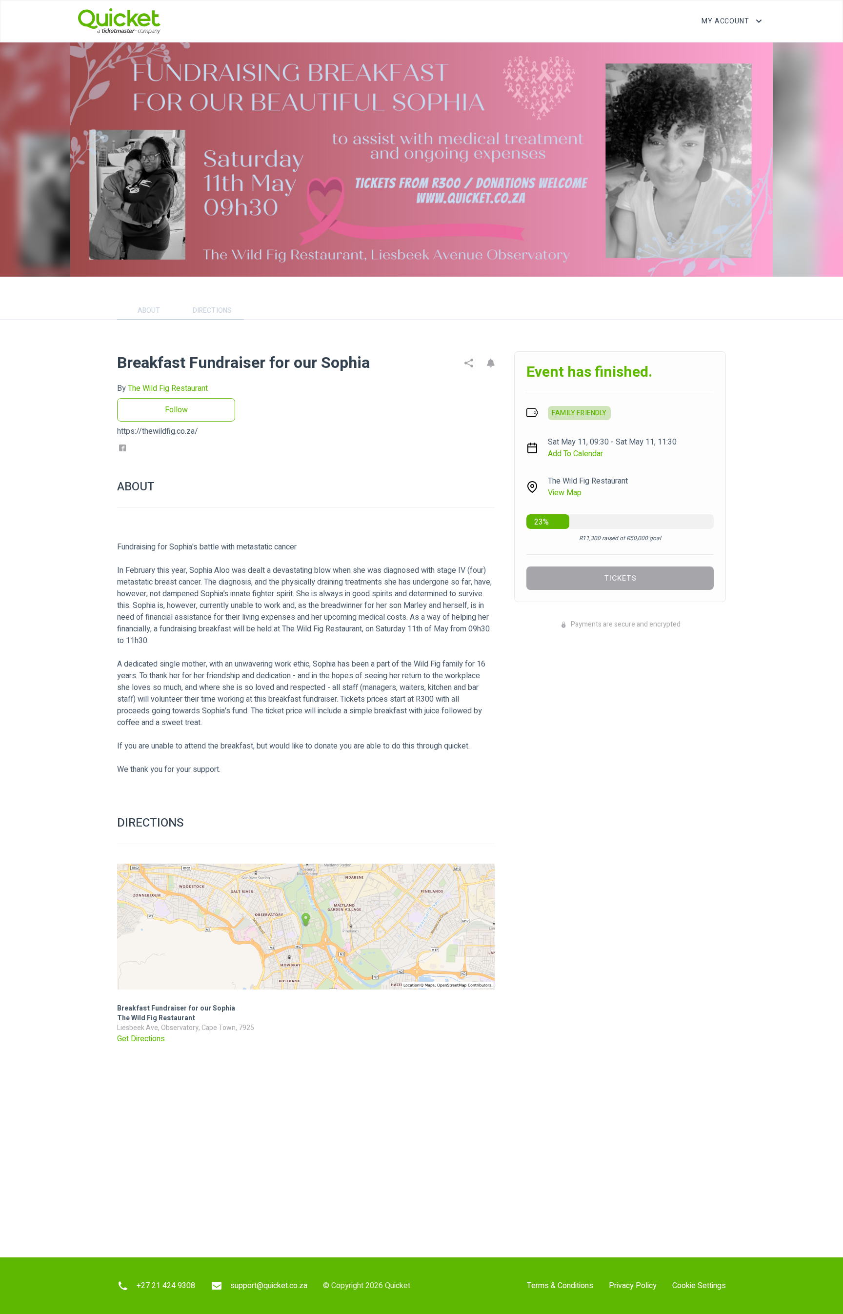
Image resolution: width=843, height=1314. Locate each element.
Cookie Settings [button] (699, 1286)
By (162, 388)
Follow (176, 410)
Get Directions (141, 1039)
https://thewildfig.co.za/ (157, 431)
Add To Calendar (575, 454)
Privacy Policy (633, 1286)
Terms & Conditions (560, 1286)
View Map (565, 493)
